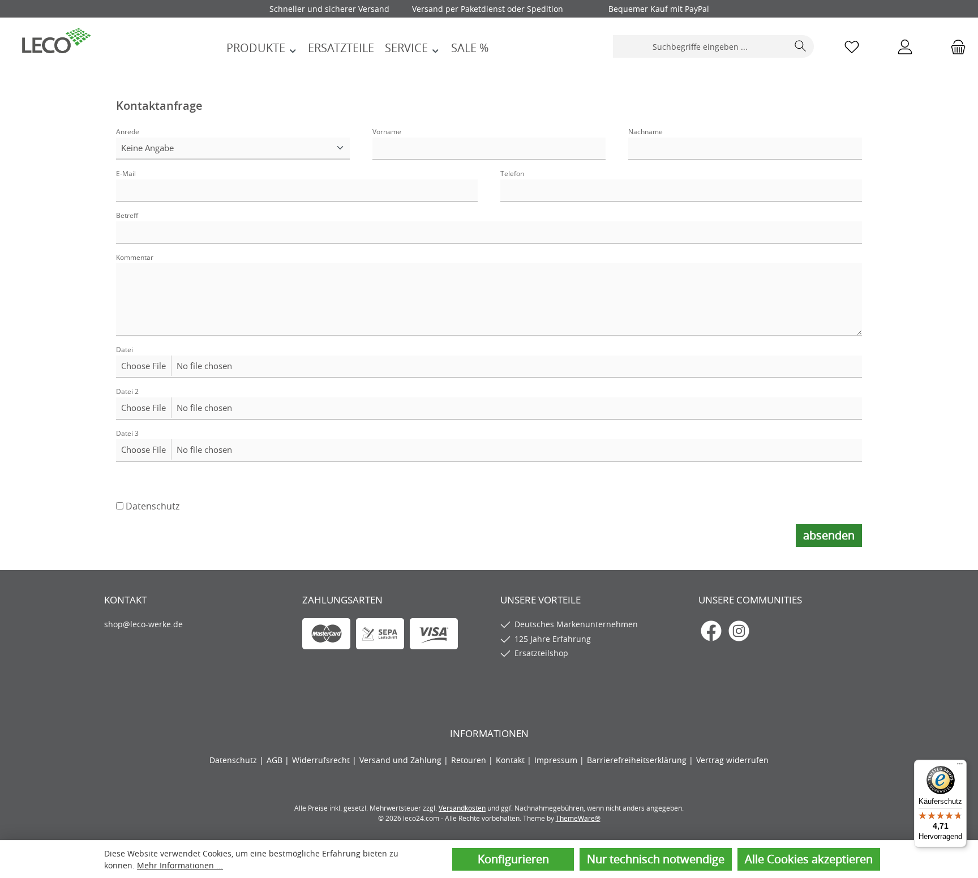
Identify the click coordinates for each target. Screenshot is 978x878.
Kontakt (511, 760)
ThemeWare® (578, 818)
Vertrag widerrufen (732, 760)
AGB (276, 760)
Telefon (512, 173)
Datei (124, 349)
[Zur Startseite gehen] (56, 39)
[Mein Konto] (905, 46)
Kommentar (134, 257)
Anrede (127, 131)
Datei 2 (127, 391)
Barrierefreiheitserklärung (638, 760)
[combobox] (700, 46)
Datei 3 (127, 433)
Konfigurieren (513, 859)
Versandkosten (462, 807)
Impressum (557, 760)
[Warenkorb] (955, 46)
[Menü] (960, 766)
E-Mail (126, 173)
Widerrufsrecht (322, 760)
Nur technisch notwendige (655, 859)
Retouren (469, 760)
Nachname (645, 131)
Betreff (127, 215)
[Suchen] (800, 46)
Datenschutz (152, 506)
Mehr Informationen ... (180, 865)
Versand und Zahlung (401, 760)
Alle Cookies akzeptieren (809, 859)
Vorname (386, 131)
